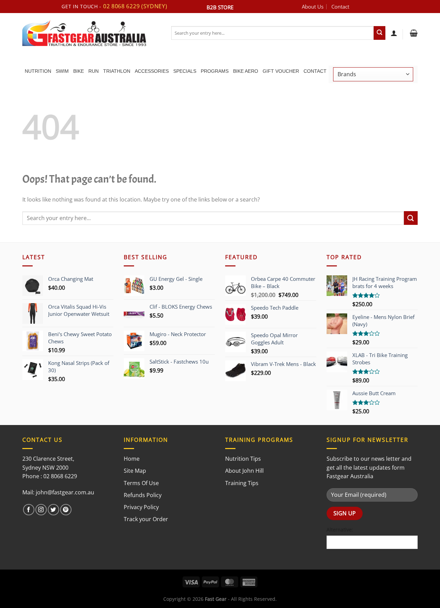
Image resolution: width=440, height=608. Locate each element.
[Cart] (413, 33)
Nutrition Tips (243, 458)
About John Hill (244, 470)
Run (93, 71)
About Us (312, 6)
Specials (184, 71)
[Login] (393, 33)
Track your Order (146, 519)
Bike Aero (245, 71)
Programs (215, 71)
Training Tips (241, 483)
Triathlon (116, 71)
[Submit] (379, 33)
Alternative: (340, 529)
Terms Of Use (141, 483)
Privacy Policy (141, 507)
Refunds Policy (143, 495)
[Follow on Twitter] (53, 509)
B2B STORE (220, 7)
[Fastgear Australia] (91, 33)
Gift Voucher (281, 71)
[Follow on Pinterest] (66, 509)
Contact (340, 6)
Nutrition (38, 71)
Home (132, 458)
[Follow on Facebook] (28, 509)
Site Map (135, 470)
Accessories (152, 71)
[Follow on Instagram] (41, 509)
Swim (62, 71)
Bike (78, 71)
